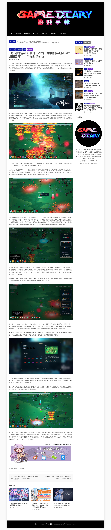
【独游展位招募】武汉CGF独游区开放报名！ (19, 504)
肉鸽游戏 (22, 468)
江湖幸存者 (17, 468)
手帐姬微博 (63, 33)
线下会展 (35, 33)
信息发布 (87, 81)
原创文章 (44, 33)
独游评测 (27, 33)
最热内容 (79, 42)
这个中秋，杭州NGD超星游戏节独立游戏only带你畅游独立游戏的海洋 (40, 505)
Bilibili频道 (53, 33)
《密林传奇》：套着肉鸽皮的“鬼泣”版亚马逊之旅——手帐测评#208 (93, 73)
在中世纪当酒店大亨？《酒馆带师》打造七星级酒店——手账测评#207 (93, 96)
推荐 (24, 49)
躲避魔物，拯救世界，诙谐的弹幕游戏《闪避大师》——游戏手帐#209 (93, 51)
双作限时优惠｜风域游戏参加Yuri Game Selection (62, 504)
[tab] (79, 42)
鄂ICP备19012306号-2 (42, 524)
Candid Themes (71, 524)
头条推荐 (19, 49)
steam (12, 468)
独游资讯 (18, 33)
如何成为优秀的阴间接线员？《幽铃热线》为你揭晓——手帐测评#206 (93, 108)
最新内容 (87, 42)
